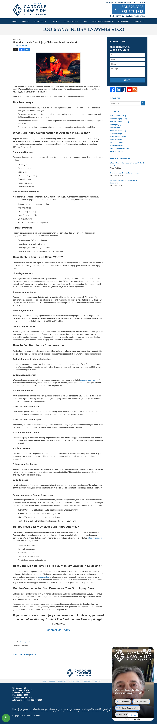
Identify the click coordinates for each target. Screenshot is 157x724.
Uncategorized (25, 642)
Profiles (55, 21)
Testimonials (123, 21)
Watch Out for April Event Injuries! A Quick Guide (127, 164)
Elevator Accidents (119, 148)
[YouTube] (129, 89)
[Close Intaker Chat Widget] (149, 650)
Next (33, 655)
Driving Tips (116, 142)
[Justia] (124, 89)
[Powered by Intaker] (137, 719)
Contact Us (139, 21)
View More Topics (117, 151)
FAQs (85, 21)
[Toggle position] (144, 650)
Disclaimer (62, 681)
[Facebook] (113, 89)
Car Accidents (118, 116)
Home (14, 21)
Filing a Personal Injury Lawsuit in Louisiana (123, 181)
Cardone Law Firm (33, 716)
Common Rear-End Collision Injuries (125, 173)
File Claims (116, 139)
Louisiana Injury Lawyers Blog (29, 9)
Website (25, 21)
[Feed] (135, 89)
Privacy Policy (74, 681)
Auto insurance (118, 131)
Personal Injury (118, 119)
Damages (115, 125)
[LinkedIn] (118, 89)
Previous (17, 655)
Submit (127, 80)
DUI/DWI (115, 128)
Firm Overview (40, 21)
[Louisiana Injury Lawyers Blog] (78, 29)
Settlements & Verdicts (102, 21)
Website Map (87, 681)
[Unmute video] (116, 650)
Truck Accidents (118, 136)
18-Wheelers (116, 145)
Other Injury (116, 134)
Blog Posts (111, 681)
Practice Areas (71, 21)
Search (143, 103)
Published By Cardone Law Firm (125, 10)
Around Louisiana (119, 122)
